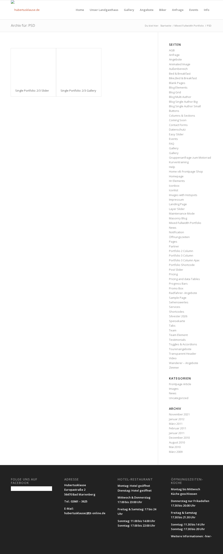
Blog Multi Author (180, 97)
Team (172, 330)
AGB (172, 50)
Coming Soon (177, 120)
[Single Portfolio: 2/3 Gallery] (78, 66)
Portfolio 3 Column (181, 255)
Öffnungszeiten (179, 237)
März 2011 (175, 424)
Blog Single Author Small (185, 106)
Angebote (175, 59)
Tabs (172, 325)
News (172, 228)
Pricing (173, 274)
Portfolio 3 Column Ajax (184, 260)
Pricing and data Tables (184, 279)
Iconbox (174, 186)
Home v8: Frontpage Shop (186, 171)
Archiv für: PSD (23, 25)
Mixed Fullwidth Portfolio (185, 223)
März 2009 (175, 452)
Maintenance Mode (182, 213)
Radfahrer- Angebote (183, 293)
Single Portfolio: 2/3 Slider (32, 90)
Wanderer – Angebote (183, 363)
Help (172, 167)
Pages (173, 241)
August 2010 (177, 442)
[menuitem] (80, 9)
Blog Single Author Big (183, 102)
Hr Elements (177, 181)
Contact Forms (178, 125)
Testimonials (177, 340)
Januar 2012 (176, 419)
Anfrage (174, 55)
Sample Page (177, 298)
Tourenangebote (180, 349)
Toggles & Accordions (183, 344)
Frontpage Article (180, 384)
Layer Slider (177, 209)
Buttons (174, 111)
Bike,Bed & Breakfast (183, 78)
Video (173, 358)
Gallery (174, 148)
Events (173, 139)
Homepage (176, 176)
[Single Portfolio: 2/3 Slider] (33, 66)
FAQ (171, 144)
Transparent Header (182, 354)
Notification (176, 232)
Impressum (176, 199)
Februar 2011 (177, 428)
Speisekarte (177, 321)
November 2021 (179, 414)
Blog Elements (178, 87)
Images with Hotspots (183, 195)
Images (174, 389)
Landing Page (178, 204)
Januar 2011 (176, 433)
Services (174, 307)
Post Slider (176, 270)
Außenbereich (178, 69)
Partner (174, 246)
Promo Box (176, 288)
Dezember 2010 (179, 438)
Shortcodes (176, 312)
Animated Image (179, 64)
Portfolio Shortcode (182, 265)
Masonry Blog (178, 218)
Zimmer (174, 367)
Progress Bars (178, 283)
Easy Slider (176, 134)
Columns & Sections (182, 116)
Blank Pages (177, 83)
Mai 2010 (175, 447)
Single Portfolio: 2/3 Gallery (78, 90)
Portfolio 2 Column (181, 251)
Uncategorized (178, 398)
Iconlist (173, 190)
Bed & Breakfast (180, 74)
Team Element (178, 335)
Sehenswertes (178, 302)
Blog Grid (175, 92)
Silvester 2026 (178, 316)
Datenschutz (177, 129)
